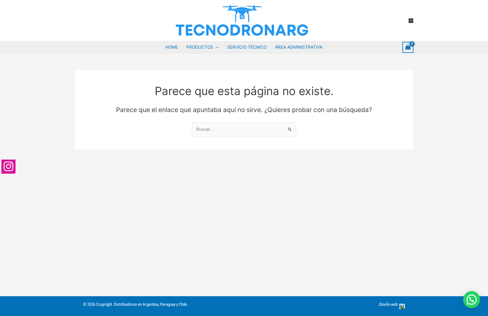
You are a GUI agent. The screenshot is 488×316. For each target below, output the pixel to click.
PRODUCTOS (199, 47)
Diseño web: (388, 304)
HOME (171, 47)
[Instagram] (410, 20)
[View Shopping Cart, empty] (408, 47)
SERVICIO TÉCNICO (247, 47)
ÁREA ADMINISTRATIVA (299, 47)
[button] (216, 47)
